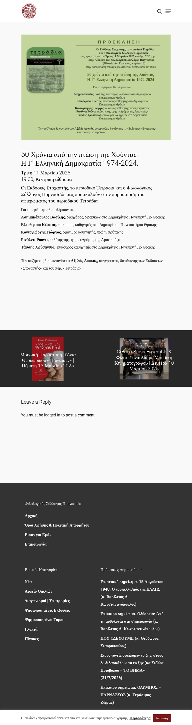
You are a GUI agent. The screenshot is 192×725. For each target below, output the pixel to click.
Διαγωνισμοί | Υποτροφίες (47, 600)
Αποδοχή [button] (162, 718)
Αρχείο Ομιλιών (38, 591)
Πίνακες (32, 638)
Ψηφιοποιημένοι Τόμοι (44, 619)
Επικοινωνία (35, 544)
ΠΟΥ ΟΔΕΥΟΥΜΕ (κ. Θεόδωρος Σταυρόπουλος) (129, 642)
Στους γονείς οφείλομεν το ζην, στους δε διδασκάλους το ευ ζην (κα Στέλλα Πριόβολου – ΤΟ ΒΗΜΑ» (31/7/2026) (132, 666)
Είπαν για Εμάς (38, 534)
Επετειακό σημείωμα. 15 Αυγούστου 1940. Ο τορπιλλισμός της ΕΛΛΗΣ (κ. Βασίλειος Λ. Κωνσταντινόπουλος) (131, 593)
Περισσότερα (140, 718)
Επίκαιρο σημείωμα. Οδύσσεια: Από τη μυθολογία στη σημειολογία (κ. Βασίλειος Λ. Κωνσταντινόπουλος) (132, 621)
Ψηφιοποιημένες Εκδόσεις (47, 610)
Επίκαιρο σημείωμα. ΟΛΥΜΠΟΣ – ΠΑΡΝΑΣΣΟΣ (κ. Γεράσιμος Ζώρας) (130, 695)
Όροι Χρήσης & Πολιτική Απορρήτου (57, 525)
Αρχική (31, 515)
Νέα (28, 581)
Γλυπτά (31, 629)
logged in (52, 415)
